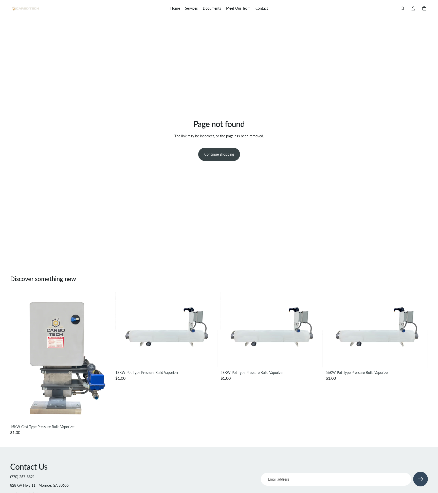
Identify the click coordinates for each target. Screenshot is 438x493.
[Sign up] (420, 479)
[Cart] (424, 8)
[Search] (402, 8)
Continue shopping (219, 154)
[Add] (104, 414)
